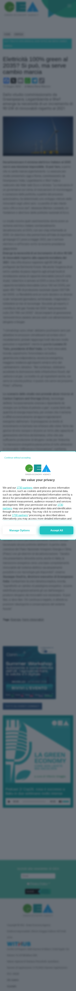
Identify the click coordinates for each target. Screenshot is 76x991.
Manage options (19, 530)
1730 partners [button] (25, 487)
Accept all (56, 530)
